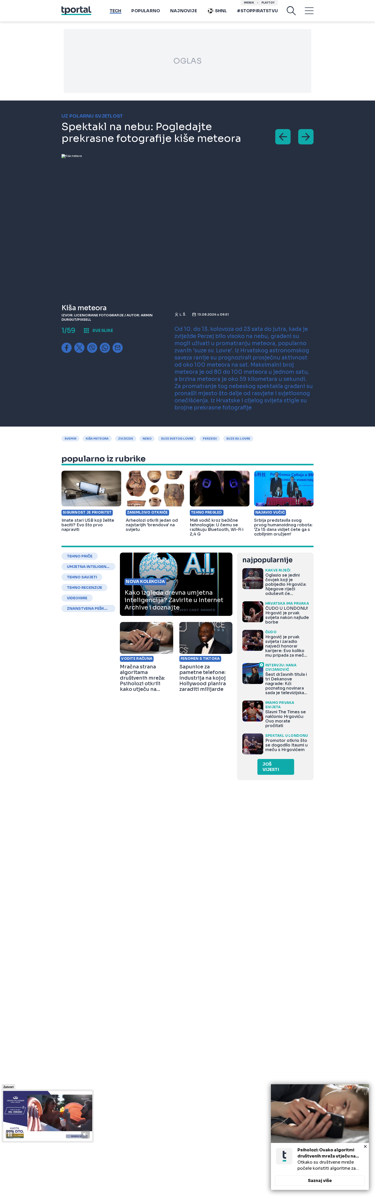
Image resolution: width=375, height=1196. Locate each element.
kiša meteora (97, 438)
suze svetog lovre (177, 438)
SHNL (221, 11)
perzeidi (210, 438)
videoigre (77, 598)
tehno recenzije (84, 587)
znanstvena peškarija (88, 608)
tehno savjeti (82, 577)
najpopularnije (267, 560)
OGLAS (187, 61)
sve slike (102, 330)
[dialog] (320, 1137)
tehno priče (79, 556)
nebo (147, 438)
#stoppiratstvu (257, 11)
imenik (249, 2)
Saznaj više (320, 1180)
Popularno (145, 11)
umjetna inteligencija (88, 566)
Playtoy (267, 2)
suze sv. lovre (238, 438)
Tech (115, 11)
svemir (70, 438)
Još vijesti (270, 767)
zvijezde (125, 438)
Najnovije (183, 11)
